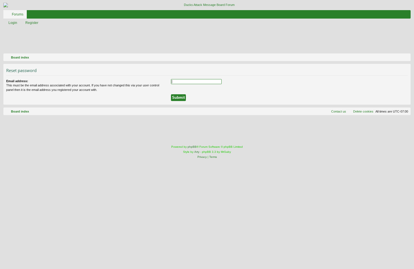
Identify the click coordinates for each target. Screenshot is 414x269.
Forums (17, 14)
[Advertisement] (145, 39)
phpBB (192, 146)
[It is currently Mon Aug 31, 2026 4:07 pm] (405, 57)
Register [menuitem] (407, 15)
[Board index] (207, 5)
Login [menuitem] (399, 15)
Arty (196, 151)
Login (12, 23)
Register (31, 23)
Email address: (17, 81)
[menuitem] (389, 14)
